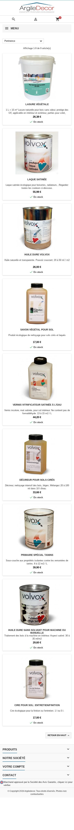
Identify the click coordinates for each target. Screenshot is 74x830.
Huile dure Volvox (37, 254)
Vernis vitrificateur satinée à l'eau (37, 404)
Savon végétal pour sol (37, 329)
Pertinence (23, 41)
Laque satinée (37, 179)
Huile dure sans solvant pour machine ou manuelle (37, 631)
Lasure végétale (37, 104)
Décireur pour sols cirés (37, 479)
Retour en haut (59, 735)
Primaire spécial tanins (37, 555)
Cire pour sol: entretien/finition (37, 705)
